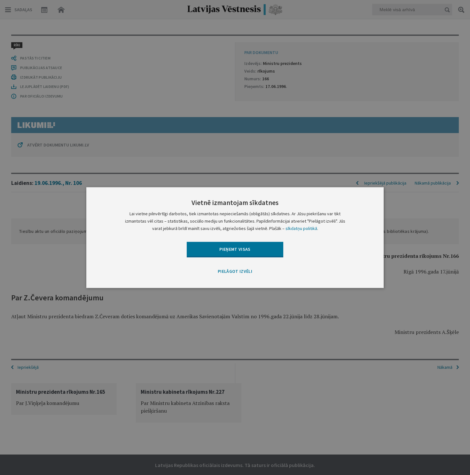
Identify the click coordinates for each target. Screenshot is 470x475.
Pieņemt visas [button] (235, 249)
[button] (235, 272)
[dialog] (235, 237)
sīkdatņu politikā (301, 228)
